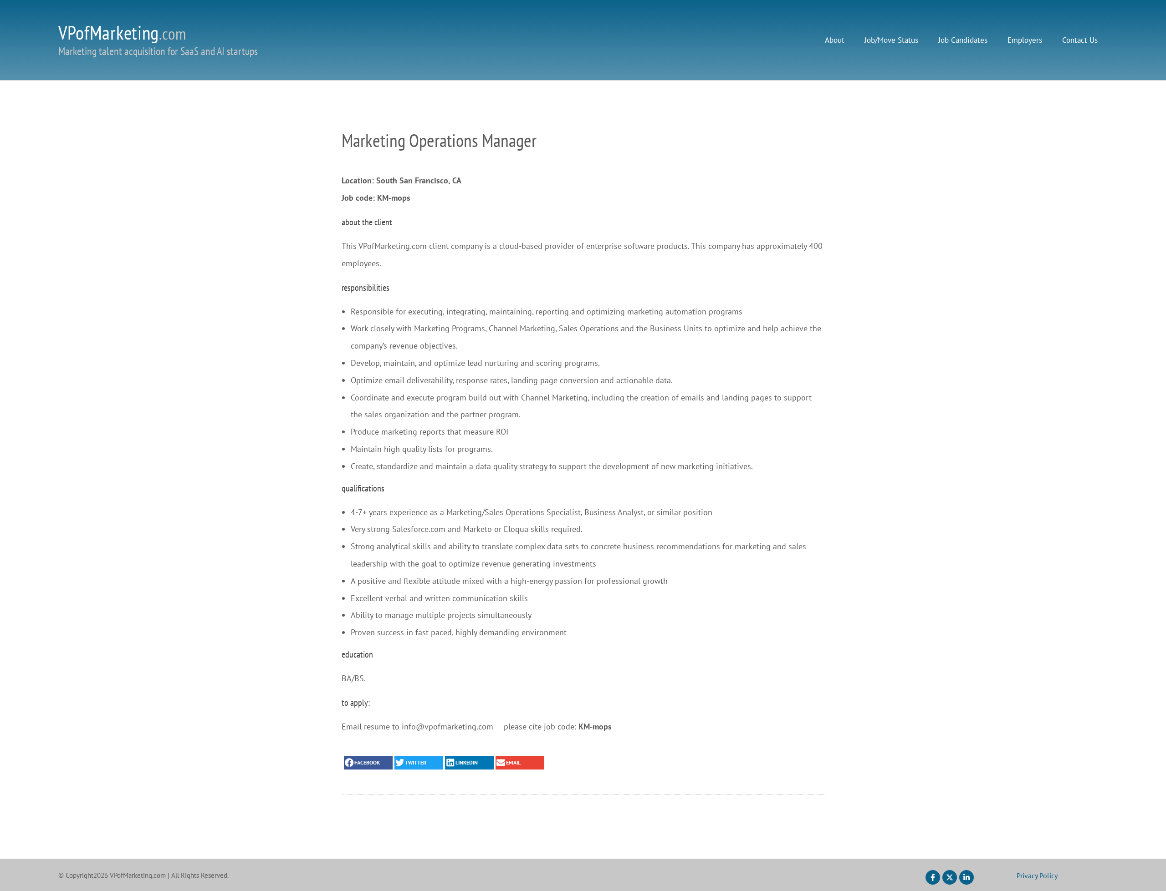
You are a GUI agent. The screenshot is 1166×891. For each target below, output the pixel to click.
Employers (1024, 40)
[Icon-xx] (949, 877)
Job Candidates (962, 40)
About (834, 40)
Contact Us (1080, 40)
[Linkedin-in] (966, 877)
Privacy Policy (1037, 875)
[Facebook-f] (933, 877)
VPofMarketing (122, 32)
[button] (368, 763)
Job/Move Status (891, 40)
